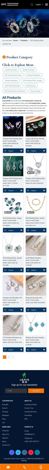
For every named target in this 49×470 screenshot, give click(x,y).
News (4, 441)
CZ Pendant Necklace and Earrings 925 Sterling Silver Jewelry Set (13, 338)
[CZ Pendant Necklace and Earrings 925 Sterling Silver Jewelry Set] (13, 325)
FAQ (25, 419)
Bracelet (5, 404)
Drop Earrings (35, 91)
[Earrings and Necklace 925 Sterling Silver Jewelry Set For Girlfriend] (13, 285)
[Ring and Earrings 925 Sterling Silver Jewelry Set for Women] (36, 285)
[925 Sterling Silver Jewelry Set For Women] (36, 206)
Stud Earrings (31, 86)
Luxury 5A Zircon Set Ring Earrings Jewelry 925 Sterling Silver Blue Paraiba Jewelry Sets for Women (35, 139)
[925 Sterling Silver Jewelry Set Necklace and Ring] (13, 245)
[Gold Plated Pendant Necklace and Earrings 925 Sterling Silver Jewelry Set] (36, 245)
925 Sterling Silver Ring (13, 75)
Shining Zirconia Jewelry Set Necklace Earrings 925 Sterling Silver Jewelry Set (35, 338)
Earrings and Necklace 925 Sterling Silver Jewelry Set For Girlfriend (13, 298)
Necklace (5, 415)
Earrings (5, 412)
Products (5, 431)
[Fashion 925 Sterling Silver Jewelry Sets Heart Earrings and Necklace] (36, 166)
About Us (5, 434)
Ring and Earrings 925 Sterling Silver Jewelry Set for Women (35, 298)
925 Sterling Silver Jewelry (32, 80)
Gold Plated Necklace (13, 86)
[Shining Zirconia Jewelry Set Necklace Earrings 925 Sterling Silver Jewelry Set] (36, 325)
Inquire (10, 151)
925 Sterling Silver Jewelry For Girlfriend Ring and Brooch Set (12, 218)
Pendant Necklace (33, 75)
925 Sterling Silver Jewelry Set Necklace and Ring (12, 258)
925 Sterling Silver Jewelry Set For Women (35, 218)
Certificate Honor (30, 412)
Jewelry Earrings (28, 70)
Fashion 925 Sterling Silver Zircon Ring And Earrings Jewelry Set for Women (13, 139)
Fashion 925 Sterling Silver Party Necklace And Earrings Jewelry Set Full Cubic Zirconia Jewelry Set (13, 178)
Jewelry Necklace (11, 80)
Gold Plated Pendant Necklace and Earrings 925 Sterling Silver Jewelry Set (35, 258)
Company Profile (30, 404)
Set (3, 423)
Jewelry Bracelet (11, 70)
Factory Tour (29, 408)
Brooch (4, 408)
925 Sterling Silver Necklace (15, 91)
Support (5, 438)
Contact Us (6, 445)
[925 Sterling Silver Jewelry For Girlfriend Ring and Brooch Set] (13, 206)
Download (28, 415)
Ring (3, 419)
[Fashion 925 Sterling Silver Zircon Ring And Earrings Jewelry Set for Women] (13, 126)
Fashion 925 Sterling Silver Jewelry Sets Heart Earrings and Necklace (35, 178)
